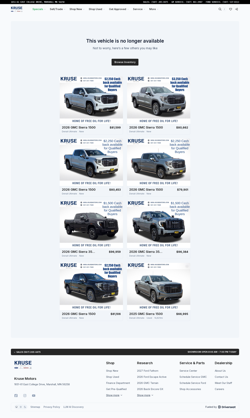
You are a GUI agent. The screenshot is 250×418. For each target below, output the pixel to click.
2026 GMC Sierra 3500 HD (79, 251)
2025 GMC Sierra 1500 (146, 314)
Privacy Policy (52, 406)
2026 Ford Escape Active (151, 376)
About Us (220, 370)
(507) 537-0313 (230, 2)
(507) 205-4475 (159, 2)
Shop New (112, 370)
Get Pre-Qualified (116, 389)
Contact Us (221, 376)
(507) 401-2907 (194, 2)
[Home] (17, 9)
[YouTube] (33, 395)
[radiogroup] (20, 407)
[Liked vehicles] (230, 9)
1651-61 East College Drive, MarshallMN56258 (37, 2)
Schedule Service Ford (193, 383)
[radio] (16, 407)
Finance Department (118, 383)
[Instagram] (25, 395)
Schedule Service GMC (193, 376)
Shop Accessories (190, 389)
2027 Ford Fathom (147, 370)
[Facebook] (16, 395)
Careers (219, 389)
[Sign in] (236, 9)
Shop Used (112, 376)
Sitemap (35, 406)
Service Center (188, 370)
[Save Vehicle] (119, 79)
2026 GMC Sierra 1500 (79, 127)
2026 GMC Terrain (147, 383)
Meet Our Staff (223, 383)
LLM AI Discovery (73, 406)
